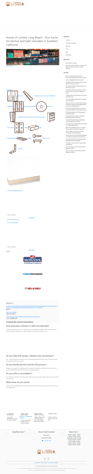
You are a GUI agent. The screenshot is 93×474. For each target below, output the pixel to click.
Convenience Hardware (71, 43)
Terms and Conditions (53, 462)
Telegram (63, 470)
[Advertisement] (46, 19)
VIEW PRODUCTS (10, 65)
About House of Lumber (71, 63)
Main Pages (68, 55)
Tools (67, 49)
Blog (67, 52)
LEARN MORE (32, 218)
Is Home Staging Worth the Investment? (75, 80)
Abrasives (68, 46)
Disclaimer (37, 462)
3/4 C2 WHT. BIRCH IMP (12, 222)
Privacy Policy (44, 462)
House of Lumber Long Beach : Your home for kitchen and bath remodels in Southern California (76, 67)
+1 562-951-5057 (47, 440)
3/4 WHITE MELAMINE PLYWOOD (14, 190)
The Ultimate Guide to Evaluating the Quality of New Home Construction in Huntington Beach (76, 91)
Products (68, 40)
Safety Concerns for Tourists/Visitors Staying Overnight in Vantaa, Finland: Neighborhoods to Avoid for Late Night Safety (76, 104)
